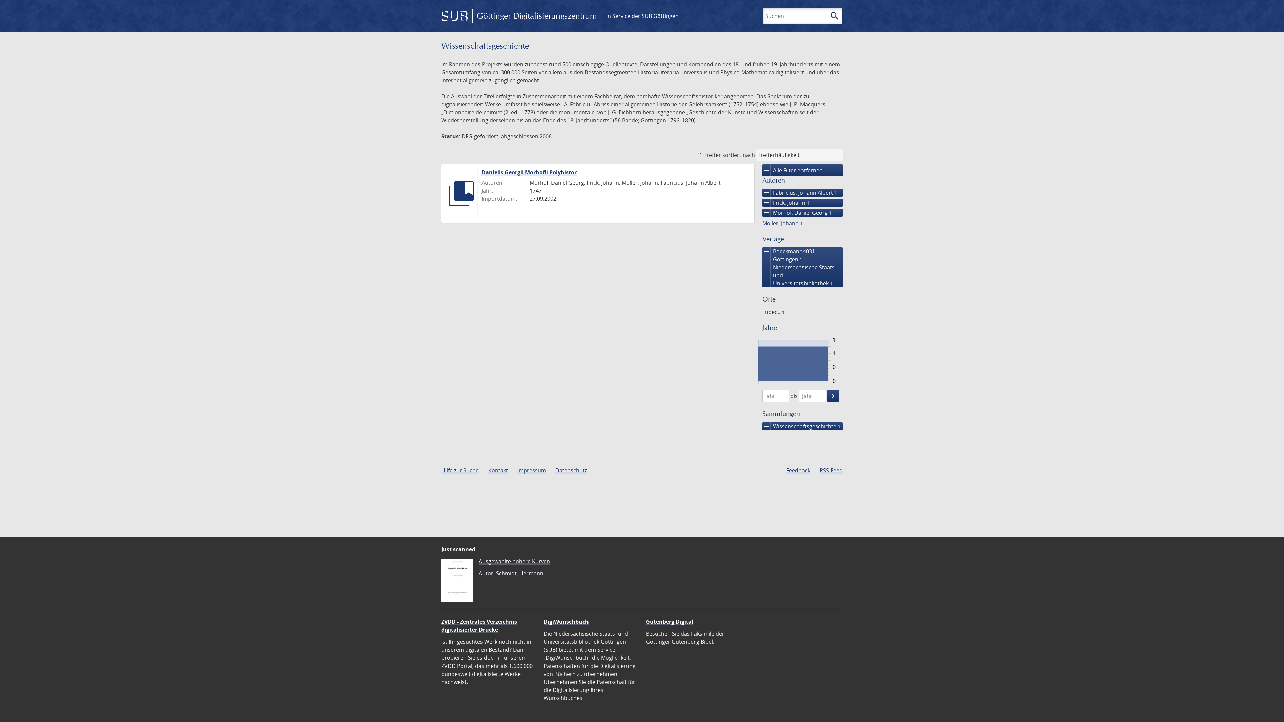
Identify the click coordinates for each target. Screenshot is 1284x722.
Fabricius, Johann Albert (799, 193)
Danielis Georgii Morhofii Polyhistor (529, 172)
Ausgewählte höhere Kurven (514, 561)
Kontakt (498, 470)
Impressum (531, 470)
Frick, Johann (785, 203)
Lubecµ (773, 312)
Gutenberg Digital (669, 621)
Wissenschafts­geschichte (801, 426)
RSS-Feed (831, 470)
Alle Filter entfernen (792, 170)
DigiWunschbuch (566, 621)
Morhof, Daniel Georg (797, 213)
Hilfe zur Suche (460, 470)
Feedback (798, 470)
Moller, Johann (782, 223)
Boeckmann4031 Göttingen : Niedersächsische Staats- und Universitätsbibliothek (799, 267)
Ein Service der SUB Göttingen (641, 16)
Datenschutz (571, 470)
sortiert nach (738, 155)
